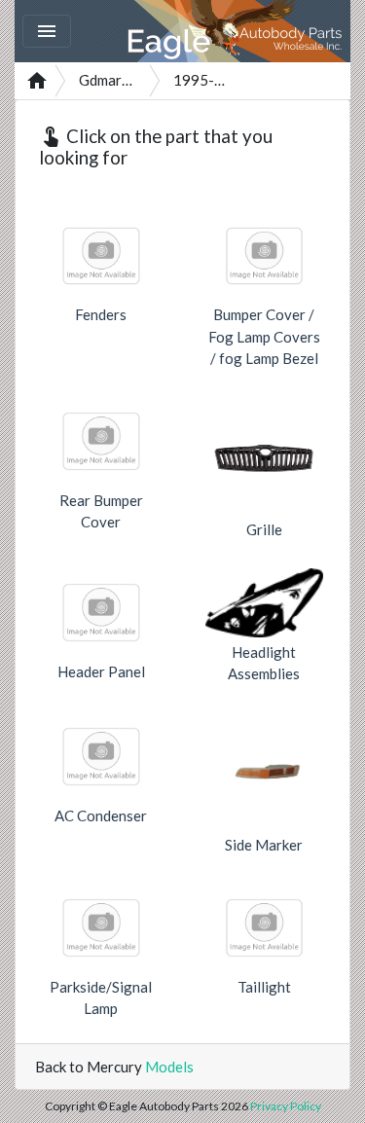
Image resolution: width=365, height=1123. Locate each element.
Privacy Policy (285, 1106)
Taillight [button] (264, 987)
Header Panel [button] (101, 671)
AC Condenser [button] (101, 815)
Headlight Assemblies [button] (264, 663)
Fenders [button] (101, 314)
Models (169, 1066)
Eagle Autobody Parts (236, 31)
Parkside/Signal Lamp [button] (101, 998)
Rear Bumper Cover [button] (101, 511)
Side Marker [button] (264, 844)
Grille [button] (264, 529)
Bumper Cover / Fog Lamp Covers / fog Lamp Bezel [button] (264, 336)
